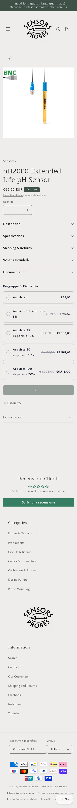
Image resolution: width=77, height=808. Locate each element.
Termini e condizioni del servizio (56, 793)
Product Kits (16, 543)
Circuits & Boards (19, 552)
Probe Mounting (19, 589)
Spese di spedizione (13, 195)
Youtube (13, 713)
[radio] (38, 297)
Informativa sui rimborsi (55, 787)
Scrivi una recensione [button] (38, 502)
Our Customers (18, 676)
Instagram (15, 704)
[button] (8, 29)
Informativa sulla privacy (20, 793)
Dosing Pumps (17, 579)
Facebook (14, 695)
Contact (13, 667)
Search (13, 658)
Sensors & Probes (28, 787)
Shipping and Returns (22, 686)
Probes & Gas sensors (22, 533)
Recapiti (45, 799)
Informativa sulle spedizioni (22, 799)
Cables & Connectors (22, 561)
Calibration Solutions (22, 570)
